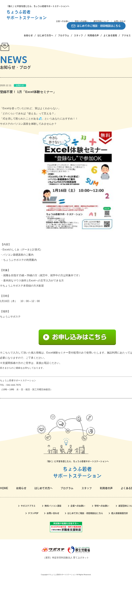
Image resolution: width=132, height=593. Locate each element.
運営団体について (101, 21)
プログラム (63, 35)
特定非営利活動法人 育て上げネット (70, 557)
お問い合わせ (120, 21)
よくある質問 (110, 35)
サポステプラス (28, 506)
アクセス (126, 35)
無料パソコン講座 (53, 506)
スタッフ (78, 35)
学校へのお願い (81, 21)
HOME (4, 488)
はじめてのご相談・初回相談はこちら (99, 25)
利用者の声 (93, 35)
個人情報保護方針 (119, 513)
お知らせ (28, 35)
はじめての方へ (45, 35)
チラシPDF (33, 513)
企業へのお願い (63, 21)
